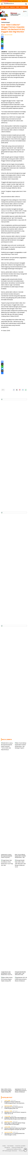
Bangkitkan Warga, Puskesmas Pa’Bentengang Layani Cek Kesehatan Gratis (14, 1102)
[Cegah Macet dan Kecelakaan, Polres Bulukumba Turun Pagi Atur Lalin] (7, 914)
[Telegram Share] (23, 390)
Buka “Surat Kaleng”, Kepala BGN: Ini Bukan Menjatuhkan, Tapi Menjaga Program (20, 856)
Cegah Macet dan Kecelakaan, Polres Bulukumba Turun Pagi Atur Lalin (7, 973)
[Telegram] (14, 44)
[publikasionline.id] (9, 4)
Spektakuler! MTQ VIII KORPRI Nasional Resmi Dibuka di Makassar (21, 1090)
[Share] (14, 48)
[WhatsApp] (14, 41)
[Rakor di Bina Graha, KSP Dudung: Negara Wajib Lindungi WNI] (7, 1032)
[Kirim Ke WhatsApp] (26, 390)
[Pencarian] (26, 4)
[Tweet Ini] (17, 390)
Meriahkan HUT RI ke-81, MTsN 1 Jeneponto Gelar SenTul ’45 (15, 1113)
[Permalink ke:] (2, 34)
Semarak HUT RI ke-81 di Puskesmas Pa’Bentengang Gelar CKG (13, 1107)
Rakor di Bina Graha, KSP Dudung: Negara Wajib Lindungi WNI (6, 1090)
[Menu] (2, 4)
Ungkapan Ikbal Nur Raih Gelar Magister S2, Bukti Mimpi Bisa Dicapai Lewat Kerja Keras (15, 1118)
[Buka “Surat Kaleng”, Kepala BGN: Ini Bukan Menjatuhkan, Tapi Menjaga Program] (21, 797)
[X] (14, 39)
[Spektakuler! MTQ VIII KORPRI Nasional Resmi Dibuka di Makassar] (21, 1032)
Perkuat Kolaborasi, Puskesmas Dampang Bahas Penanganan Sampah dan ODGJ (15, 1128)
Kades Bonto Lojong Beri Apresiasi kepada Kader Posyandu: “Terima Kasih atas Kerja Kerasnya (6, 856)
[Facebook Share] (14, 390)
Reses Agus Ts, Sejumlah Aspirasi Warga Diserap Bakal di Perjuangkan (14, 1123)
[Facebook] (14, 37)
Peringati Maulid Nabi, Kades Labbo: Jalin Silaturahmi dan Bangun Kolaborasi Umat (20, 973)
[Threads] (14, 46)
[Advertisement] (14, 347)
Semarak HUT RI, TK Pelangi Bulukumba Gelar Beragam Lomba (14, 1134)
